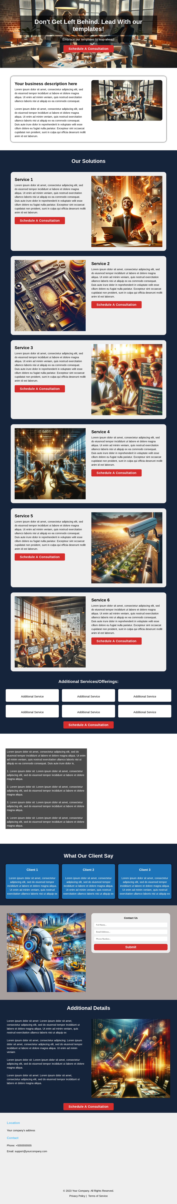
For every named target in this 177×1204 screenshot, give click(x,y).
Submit (130, 947)
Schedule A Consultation (88, 48)
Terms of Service (98, 1196)
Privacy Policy (77, 1196)
